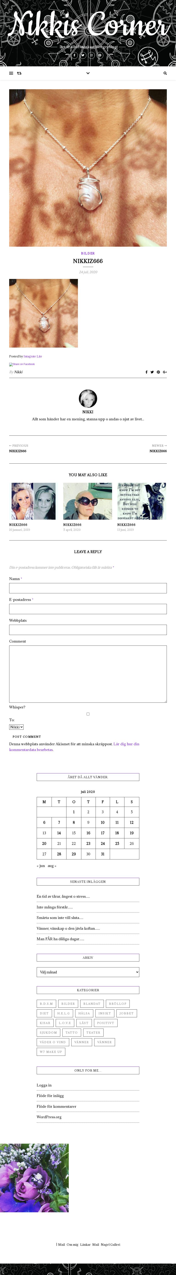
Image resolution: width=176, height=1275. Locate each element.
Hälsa (84, 1013)
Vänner (81, 1042)
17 (102, 833)
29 (74, 854)
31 (102, 854)
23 (88, 843)
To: (12, 720)
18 (117, 833)
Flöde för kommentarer (56, 1106)
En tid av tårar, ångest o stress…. (63, 896)
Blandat (92, 1003)
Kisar (45, 1023)
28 (59, 854)
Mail (61, 1245)
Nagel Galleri (110, 1245)
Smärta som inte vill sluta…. (60, 917)
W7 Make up (51, 1051)
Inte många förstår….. (55, 907)
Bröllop (117, 1003)
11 (117, 822)
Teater (93, 1032)
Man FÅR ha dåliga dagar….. (60, 939)
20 (44, 843)
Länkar (85, 1245)
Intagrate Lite (33, 356)
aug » (52, 865)
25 (117, 843)
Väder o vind (53, 1042)
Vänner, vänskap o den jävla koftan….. (68, 928)
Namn (15, 578)
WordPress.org (49, 1117)
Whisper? (17, 707)
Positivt (105, 1023)
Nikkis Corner (88, 25)
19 (132, 833)
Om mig (72, 1245)
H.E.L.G (63, 1013)
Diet (44, 1013)
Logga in (44, 1085)
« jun (41, 865)
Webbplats (18, 620)
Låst (84, 1023)
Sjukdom (48, 1032)
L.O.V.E (65, 1023)
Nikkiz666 (18, 525)
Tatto (72, 1032)
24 (103, 843)
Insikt (105, 1013)
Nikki (18, 372)
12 (132, 822)
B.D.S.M (46, 1003)
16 (88, 833)
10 (102, 822)
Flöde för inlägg (50, 1095)
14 (59, 833)
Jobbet (127, 1013)
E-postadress (21, 599)
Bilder (88, 253)
